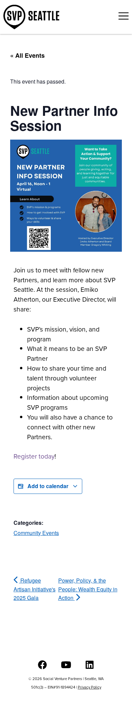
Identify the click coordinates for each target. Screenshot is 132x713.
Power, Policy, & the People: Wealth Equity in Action (87, 589)
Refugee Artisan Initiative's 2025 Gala (35, 589)
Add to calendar (48, 486)
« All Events (27, 55)
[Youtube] (66, 664)
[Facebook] (42, 664)
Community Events (36, 533)
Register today (34, 456)
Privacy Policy (89, 687)
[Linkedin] (89, 664)
